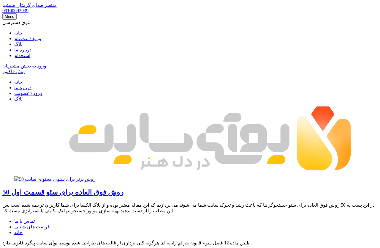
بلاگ (18, 44)
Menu (9, 16)
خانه (18, 32)
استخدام (22, 55)
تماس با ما (24, 221)
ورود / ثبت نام (27, 38)
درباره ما (22, 49)
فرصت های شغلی (32, 226)
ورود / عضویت (28, 93)
